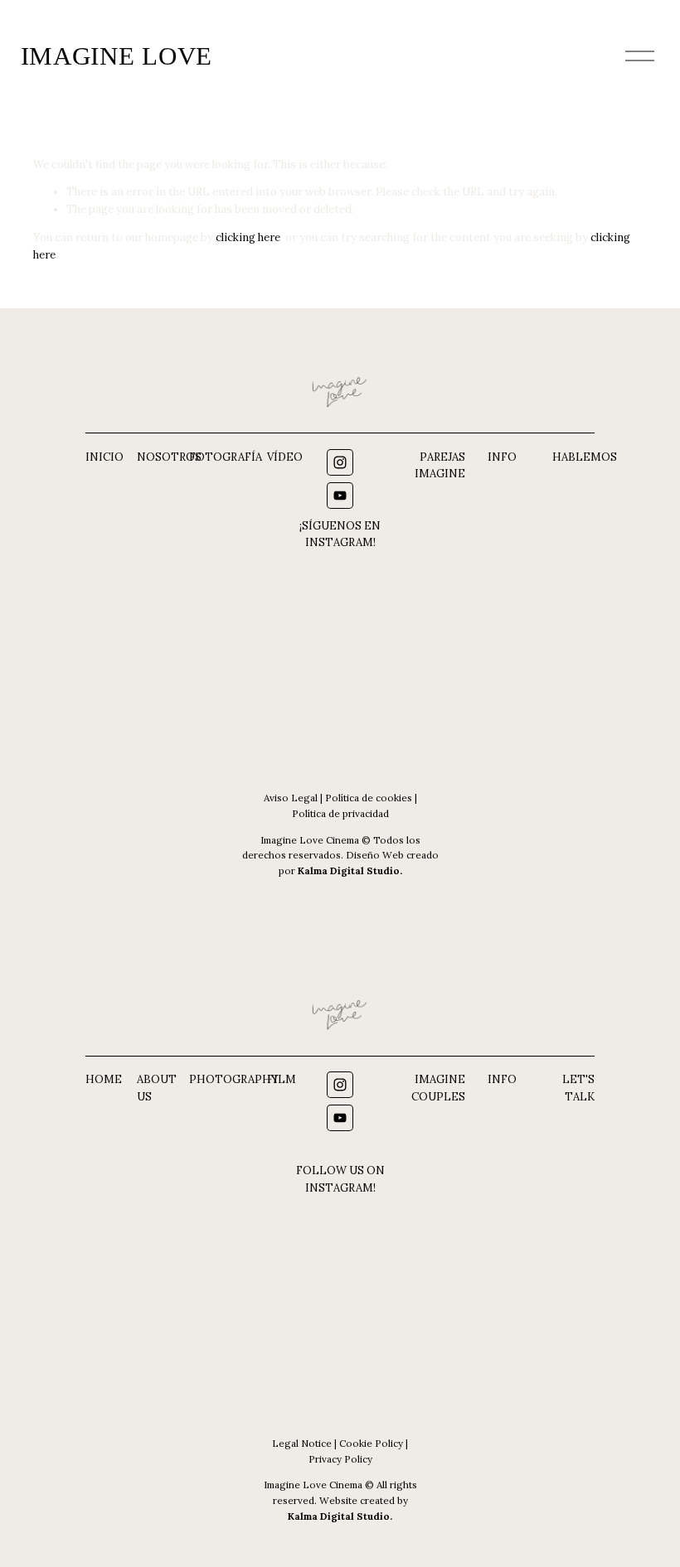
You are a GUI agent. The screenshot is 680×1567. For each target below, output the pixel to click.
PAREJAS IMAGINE (440, 465)
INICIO (104, 457)
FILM (281, 1079)
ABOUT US (157, 1088)
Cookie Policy (371, 1443)
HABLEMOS (584, 457)
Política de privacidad (340, 813)
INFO (502, 457)
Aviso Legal (291, 797)
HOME (103, 1079)
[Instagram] (340, 462)
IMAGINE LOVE (117, 55)
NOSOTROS (169, 457)
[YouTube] (340, 495)
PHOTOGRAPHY (234, 1079)
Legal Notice (302, 1443)
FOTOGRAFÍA (225, 457)
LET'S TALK (578, 1088)
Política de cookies (368, 797)
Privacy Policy (340, 1459)
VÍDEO (285, 457)
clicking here (248, 237)
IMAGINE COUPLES (438, 1088)
